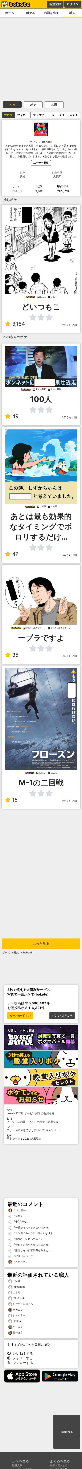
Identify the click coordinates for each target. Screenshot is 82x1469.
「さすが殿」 (20, 1261)
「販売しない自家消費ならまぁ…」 (32, 1250)
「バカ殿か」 (20, 1210)
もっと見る (41, 943)
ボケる (30, 13)
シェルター (19, 1315)
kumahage (19, 1286)
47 (15, 554)
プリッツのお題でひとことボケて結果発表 (32, 1120)
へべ (12, 104)
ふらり (16, 1292)
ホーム (9, 13)
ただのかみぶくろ (23, 1304)
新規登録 (55, 4)
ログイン (73, 4)
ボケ (33, 104)
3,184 (18, 324)
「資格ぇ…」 (20, 1216)
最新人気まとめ (58, 1465)
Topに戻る (67, 1431)
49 (15, 416)
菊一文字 (18, 1332)
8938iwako (19, 1298)
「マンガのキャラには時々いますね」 (34, 1233)
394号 (16, 1281)
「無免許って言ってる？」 (27, 1238)
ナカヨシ (18, 1309)
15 (15, 800)
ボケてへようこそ (62, 1015)
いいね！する (22, 1353)
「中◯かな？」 (22, 1221)
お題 (54, 104)
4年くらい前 (69, 324)
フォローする (21, 1358)
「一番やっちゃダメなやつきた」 (31, 1227)
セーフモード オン (20, 1015)
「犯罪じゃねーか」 (24, 1256)
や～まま (18, 1326)
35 (15, 655)
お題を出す (51, 13)
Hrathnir (17, 1321)
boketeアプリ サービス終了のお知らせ (30, 1112)
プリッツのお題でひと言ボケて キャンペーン (34, 1128)
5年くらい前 (69, 555)
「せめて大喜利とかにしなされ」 (31, 1244)
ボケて (6, 952)
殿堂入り (17, 1465)
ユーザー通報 (41, 162)
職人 (16, 952)
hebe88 (28, 952)
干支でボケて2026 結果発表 (24, 1137)
